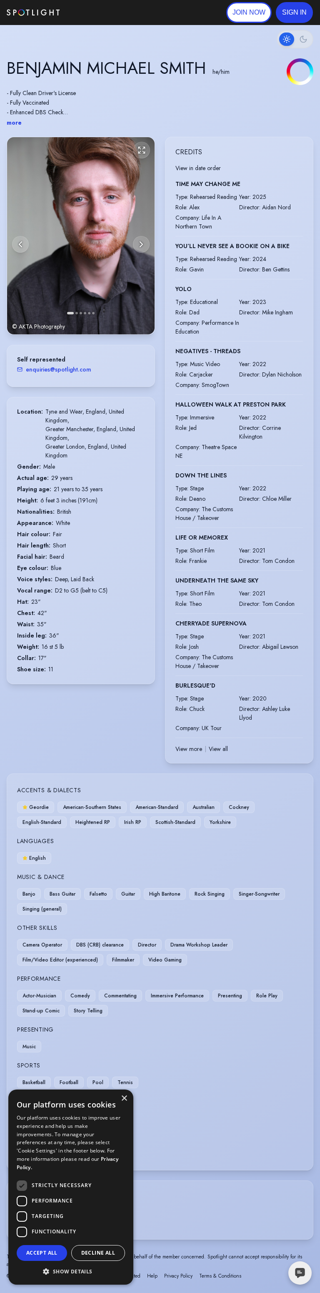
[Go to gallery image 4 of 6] (85, 313)
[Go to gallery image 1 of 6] (70, 313)
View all (218, 749)
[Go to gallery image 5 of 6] (89, 313)
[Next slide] (141, 244)
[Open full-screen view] (141, 150)
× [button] (124, 1098)
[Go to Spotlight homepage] (33, 12)
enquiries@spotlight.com (58, 369)
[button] (294, 12)
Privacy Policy (178, 1276)
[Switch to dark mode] (295, 39)
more (14, 122)
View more (188, 749)
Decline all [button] (98, 1252)
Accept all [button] (42, 1252)
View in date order (198, 168)
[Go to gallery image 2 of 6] (76, 313)
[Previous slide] (20, 244)
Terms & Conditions (220, 1276)
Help (152, 1276)
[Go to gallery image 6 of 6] (93, 313)
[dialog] (70, 1187)
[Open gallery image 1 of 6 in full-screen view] (81, 235)
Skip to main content (92, 12)
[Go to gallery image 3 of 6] (81, 313)
